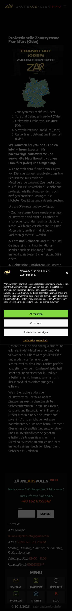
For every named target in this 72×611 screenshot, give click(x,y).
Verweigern (36, 323)
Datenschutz (42, 340)
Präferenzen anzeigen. (36, 332)
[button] (66, 272)
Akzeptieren (36, 313)
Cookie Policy (29, 340)
